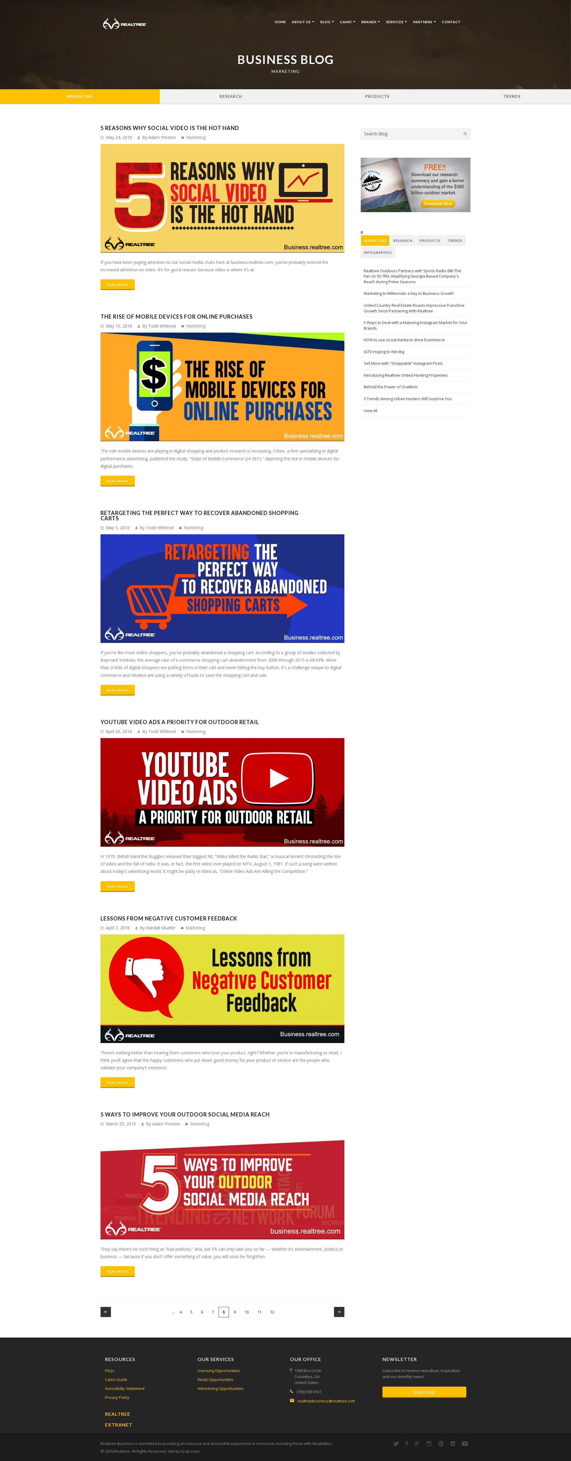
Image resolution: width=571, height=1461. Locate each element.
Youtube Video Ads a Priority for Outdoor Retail (180, 722)
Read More (117, 284)
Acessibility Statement (125, 1388)
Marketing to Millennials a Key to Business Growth (409, 293)
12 (272, 1312)
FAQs (109, 1370)
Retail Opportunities (215, 1379)
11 (259, 1312)
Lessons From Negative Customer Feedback (169, 918)
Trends (512, 96)
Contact (451, 22)
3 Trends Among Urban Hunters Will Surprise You (408, 398)
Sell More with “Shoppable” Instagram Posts (403, 363)
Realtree (117, 1414)
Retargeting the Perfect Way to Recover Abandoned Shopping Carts (200, 516)
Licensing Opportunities (218, 1370)
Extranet (118, 1424)
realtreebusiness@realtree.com (326, 1401)
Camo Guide (116, 1379)
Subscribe (424, 1392)
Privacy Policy (117, 1397)
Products (377, 96)
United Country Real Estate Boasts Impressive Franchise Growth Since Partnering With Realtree (414, 308)
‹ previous (106, 1312)
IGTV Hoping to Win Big (384, 351)
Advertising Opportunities (220, 1388)
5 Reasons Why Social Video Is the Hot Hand (170, 128)
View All (370, 410)
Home (280, 22)
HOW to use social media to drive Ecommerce (404, 339)
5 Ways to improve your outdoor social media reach (185, 1114)
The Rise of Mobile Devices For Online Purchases (177, 316)
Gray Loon (190, 1451)
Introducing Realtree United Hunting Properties (406, 375)
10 (246, 1312)
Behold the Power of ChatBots (391, 386)
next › (339, 1312)
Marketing (80, 96)
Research (230, 96)
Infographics (378, 252)
